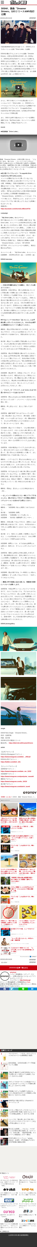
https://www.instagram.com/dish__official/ (15, 757)
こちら (28, 982)
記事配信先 (5, 1231)
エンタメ (4, 962)
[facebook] (4, 989)
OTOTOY (32, 18)
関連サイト (5, 1173)
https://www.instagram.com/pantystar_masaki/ (17, 776)
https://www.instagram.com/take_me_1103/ (16, 771)
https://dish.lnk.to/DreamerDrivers (21, 743)
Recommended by (25, 956)
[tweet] (11, 989)
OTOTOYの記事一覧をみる (18, 968)
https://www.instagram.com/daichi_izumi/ (15, 786)
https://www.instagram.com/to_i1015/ (14, 781)
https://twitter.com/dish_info (11, 762)
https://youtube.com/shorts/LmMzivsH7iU (15, 209)
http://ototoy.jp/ (25, 980)
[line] (23, 989)
